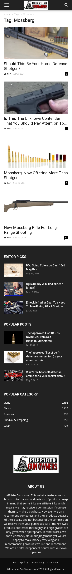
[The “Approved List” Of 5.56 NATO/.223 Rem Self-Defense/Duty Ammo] (13, 337)
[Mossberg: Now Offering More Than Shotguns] (36, 152)
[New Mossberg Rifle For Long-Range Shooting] (36, 207)
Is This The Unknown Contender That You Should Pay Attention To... (35, 121)
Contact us (53, 562)
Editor (7, 73)
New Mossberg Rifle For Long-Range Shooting (31, 230)
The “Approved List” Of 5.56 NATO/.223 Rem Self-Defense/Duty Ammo (43, 337)
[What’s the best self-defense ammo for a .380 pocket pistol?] (13, 375)
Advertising (37, 562)
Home (7, 14)
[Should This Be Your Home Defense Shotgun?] (36, 43)
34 (66, 237)
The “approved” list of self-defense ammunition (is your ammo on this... (44, 356)
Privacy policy (20, 562)
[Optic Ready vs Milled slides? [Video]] (13, 289)
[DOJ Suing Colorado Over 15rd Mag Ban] (13, 270)
